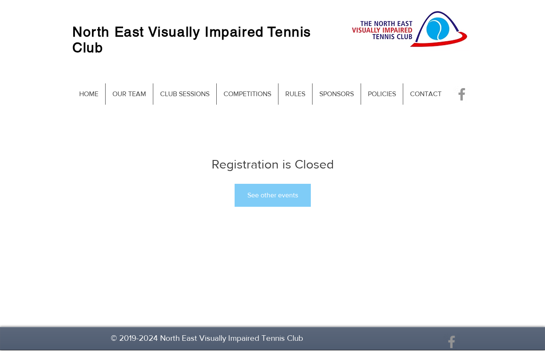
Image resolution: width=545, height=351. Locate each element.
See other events (272, 195)
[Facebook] (461, 94)
